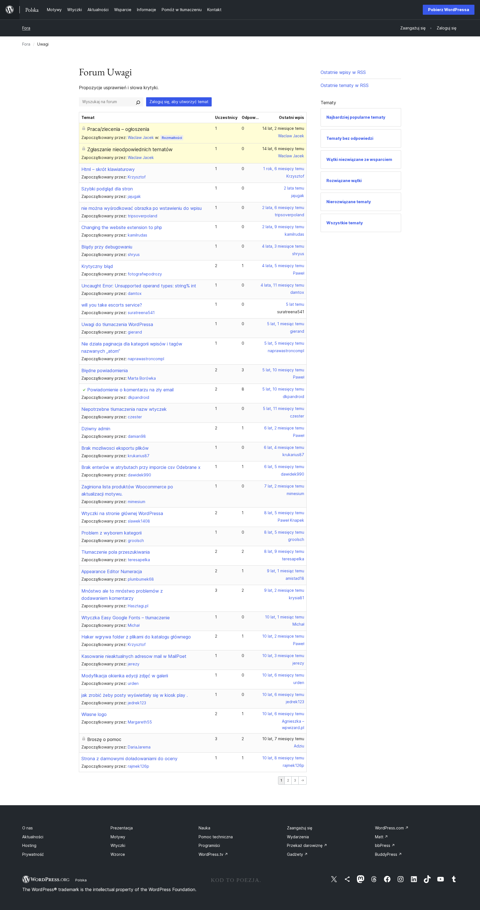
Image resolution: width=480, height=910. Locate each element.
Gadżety (297, 854)
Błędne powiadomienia (104, 370)
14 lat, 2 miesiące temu (283, 128)
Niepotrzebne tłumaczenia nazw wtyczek (124, 409)
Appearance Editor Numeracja (111, 571)
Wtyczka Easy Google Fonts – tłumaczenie (125, 617)
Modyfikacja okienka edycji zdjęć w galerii (124, 675)
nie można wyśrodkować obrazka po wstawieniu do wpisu (141, 208)
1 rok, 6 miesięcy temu (283, 168)
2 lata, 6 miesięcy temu (283, 207)
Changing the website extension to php (121, 227)
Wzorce (118, 854)
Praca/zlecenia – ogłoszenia (118, 129)
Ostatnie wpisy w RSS (343, 72)
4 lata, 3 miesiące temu (283, 246)
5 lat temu (295, 304)
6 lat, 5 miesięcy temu (284, 466)
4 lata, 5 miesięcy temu (283, 265)
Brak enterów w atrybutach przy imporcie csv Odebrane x (141, 467)
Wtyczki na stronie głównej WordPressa (122, 513)
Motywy (118, 836)
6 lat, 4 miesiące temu (284, 447)
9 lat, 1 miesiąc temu (285, 570)
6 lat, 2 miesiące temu (284, 428)
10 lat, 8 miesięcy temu (283, 757)
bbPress (385, 845)
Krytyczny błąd (97, 266)
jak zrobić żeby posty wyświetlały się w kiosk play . (134, 695)
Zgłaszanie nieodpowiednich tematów (129, 149)
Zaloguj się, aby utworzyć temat (178, 101)
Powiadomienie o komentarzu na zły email (130, 389)
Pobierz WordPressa (448, 9)
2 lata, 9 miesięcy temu (283, 226)
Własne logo (94, 714)
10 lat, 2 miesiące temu (283, 636)
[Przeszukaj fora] (138, 101)
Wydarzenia (298, 836)
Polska (81, 880)
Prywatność (33, 854)
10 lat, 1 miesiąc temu (284, 617)
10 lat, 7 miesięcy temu (283, 738)
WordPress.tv (213, 854)
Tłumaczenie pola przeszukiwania (115, 552)
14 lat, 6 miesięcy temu (283, 148)
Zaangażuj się (299, 828)
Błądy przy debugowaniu (106, 247)
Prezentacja (122, 828)
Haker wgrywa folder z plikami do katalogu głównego (136, 637)
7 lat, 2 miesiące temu (284, 486)
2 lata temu (294, 188)
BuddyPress (388, 854)
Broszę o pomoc (104, 739)
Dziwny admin (95, 428)
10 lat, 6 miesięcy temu (283, 675)
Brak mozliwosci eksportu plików (115, 448)
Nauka (204, 828)
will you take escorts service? (111, 305)
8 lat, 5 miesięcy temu (284, 512)
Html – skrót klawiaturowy (108, 169)
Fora (26, 28)
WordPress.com (392, 828)
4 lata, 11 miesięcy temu (282, 285)
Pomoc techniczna (216, 836)
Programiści (209, 845)
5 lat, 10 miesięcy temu (283, 369)
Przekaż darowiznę (307, 845)
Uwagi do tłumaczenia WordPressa (117, 324)
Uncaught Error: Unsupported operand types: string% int (138, 286)
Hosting (29, 845)
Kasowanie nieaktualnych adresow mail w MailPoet (133, 656)
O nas (27, 828)
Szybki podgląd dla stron (107, 189)
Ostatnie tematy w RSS (345, 85)
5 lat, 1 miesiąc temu (285, 323)
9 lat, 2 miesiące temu (284, 590)
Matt (381, 836)
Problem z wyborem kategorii (111, 533)
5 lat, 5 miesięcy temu (284, 343)
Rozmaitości (172, 138)
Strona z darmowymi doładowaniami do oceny (129, 758)
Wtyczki (118, 845)
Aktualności (32, 836)
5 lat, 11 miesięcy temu (283, 408)
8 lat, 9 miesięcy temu (284, 551)
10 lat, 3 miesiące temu (283, 655)
